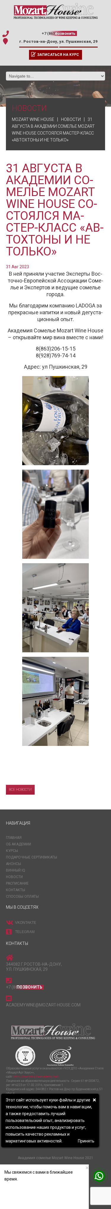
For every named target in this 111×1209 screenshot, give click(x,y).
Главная (14, 838)
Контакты (15, 890)
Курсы (12, 851)
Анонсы (13, 864)
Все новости (20, 789)
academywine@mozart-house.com (43, 1005)
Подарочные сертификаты (31, 857)
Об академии (18, 844)
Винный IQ (15, 870)
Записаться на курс (58, 55)
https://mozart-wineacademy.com (36, 1076)
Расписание (17, 883)
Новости (14, 877)
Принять (86, 1141)
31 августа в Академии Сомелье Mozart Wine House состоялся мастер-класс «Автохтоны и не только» (55, 209)
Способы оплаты (22, 896)
